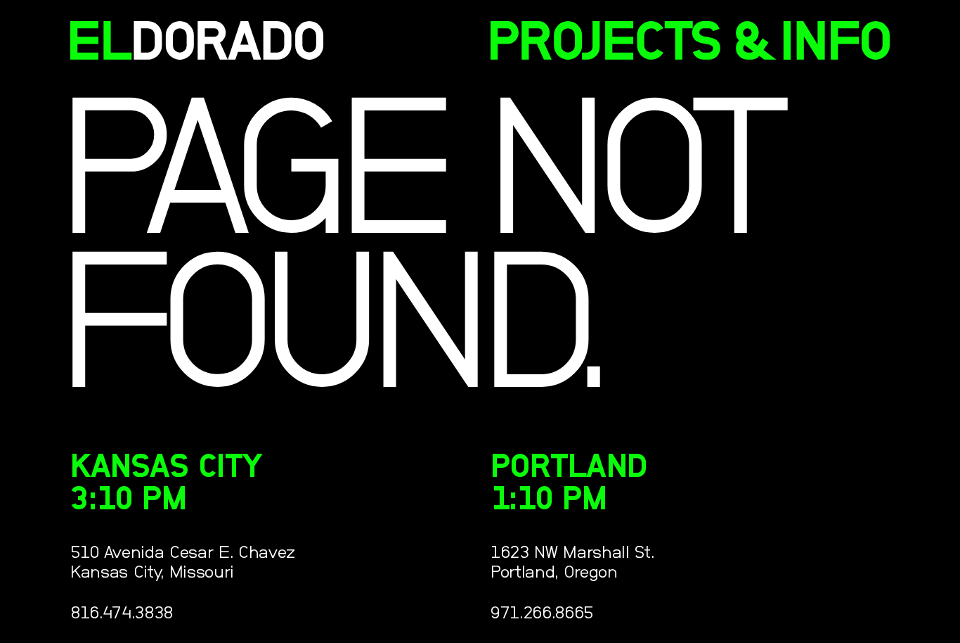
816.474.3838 (121, 613)
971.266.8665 (542, 613)
